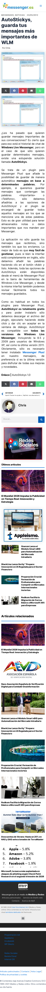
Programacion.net (12, 935)
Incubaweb (9, 941)
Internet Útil (9, 959)
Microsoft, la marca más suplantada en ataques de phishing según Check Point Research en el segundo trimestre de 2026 (22, 874)
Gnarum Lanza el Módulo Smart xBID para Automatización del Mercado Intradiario (31, 551)
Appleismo (9, 938)
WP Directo (9, 944)
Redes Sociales (11, 953)
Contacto (15, 901)
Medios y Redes (36, 894)
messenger (7, 15)
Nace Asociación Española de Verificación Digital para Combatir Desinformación (22, 685)
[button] (23, 918)
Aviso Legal (36, 971)
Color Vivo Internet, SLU (20, 907)
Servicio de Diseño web (33, 898)
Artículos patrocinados (11, 898)
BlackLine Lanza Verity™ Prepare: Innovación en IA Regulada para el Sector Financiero (22, 567)
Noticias (20, 15)
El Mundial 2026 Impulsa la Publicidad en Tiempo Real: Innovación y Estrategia (23, 499)
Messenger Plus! (33, 352)
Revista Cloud (10, 956)
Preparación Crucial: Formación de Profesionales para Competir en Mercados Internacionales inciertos (32, 583)
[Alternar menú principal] (40, 6)
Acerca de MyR (28, 901)
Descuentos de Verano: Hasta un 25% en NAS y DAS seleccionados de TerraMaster (22, 838)
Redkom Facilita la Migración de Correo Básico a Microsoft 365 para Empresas (33, 601)
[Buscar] (41, 419)
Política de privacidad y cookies (13, 974)
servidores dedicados (13, 912)
